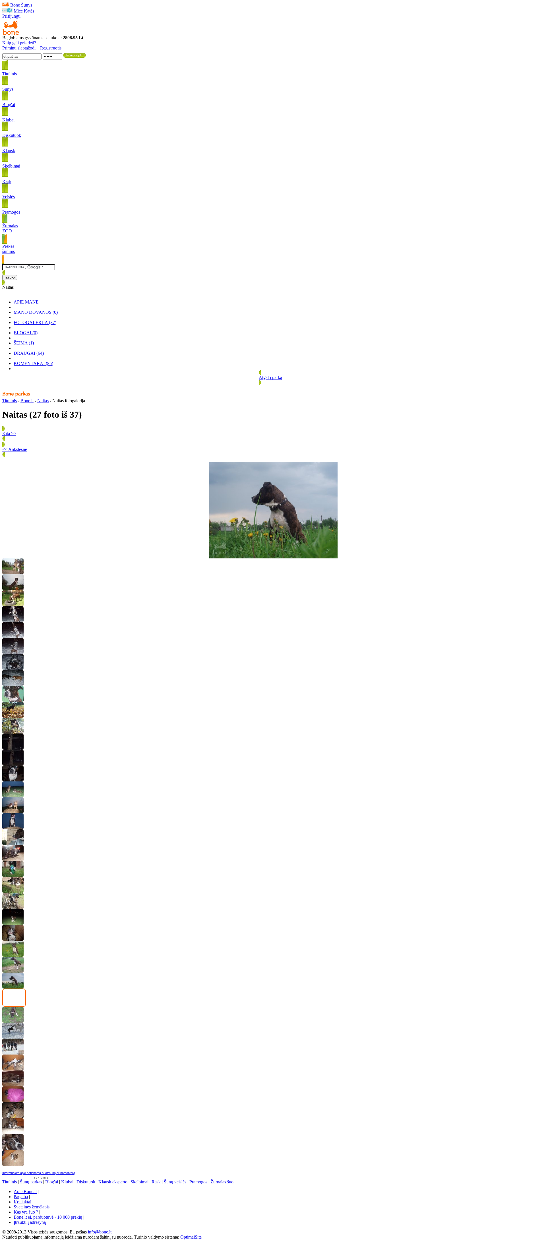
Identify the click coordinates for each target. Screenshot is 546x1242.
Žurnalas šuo (221, 1181)
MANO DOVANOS (36, 312)
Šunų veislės (175, 1181)
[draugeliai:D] (13, 572)
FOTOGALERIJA (35, 322)
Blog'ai (51, 1181)
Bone (15, 5)
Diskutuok (85, 1181)
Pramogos (198, 1181)
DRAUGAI (29, 353)
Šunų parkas (31, 1181)
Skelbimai (139, 1181)
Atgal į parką (270, 377)
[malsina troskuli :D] (13, 875)
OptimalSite (191, 1237)
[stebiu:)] (13, 843)
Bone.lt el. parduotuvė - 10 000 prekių (48, 1217)
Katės (29, 11)
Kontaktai (22, 1201)
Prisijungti (11, 16)
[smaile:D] (13, 939)
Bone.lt (27, 400)
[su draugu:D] (13, 811)
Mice (18, 11)
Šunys (26, 5)
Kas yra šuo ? (26, 1212)
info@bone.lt (99, 1231)
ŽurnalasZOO (10, 228)
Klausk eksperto (112, 1181)
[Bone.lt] (10, 33)
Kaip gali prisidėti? (19, 42)
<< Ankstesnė (14, 449)
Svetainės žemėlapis (31, 1206)
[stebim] (13, 971)
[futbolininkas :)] (13, 923)
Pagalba (21, 1196)
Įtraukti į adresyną (30, 1222)
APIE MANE (26, 302)
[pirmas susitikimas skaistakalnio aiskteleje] (13, 1053)
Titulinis (9, 400)
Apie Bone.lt (25, 1191)
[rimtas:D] (13, 779)
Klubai (67, 1181)
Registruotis (50, 48)
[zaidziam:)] (13, 1037)
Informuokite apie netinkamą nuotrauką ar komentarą (38, 1173)
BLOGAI (26, 332)
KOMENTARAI (33, 363)
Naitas (43, 400)
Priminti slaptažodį (19, 48)
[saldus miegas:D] (13, 1100)
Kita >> (9, 433)
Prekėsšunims (8, 249)
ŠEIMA (24, 343)
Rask (156, 1181)
